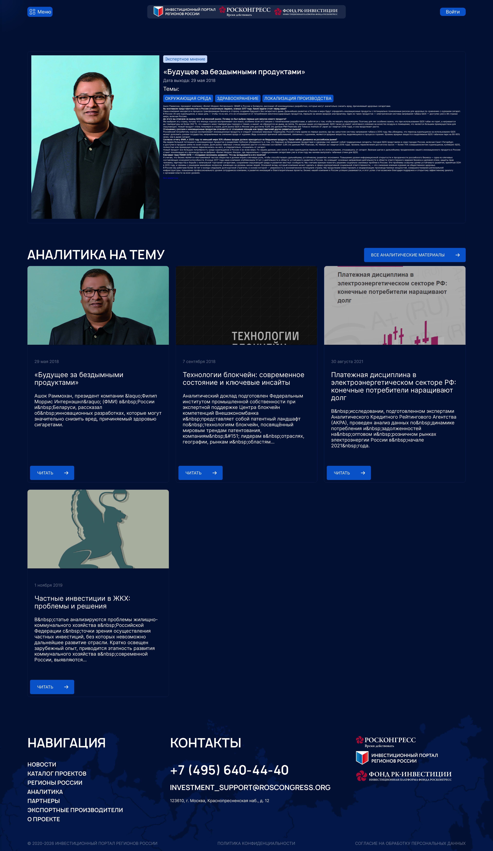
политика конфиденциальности (256, 843)
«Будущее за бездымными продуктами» (78, 378)
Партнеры (43, 801)
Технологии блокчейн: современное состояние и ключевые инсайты (243, 378)
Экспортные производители (75, 810)
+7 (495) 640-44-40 (229, 770)
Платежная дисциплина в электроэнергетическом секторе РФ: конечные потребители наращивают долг (393, 386)
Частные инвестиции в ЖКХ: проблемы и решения (82, 602)
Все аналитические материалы (408, 254)
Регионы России (54, 782)
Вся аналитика (170, 178)
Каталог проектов (56, 773)
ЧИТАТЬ (45, 472)
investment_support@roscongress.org (246, 787)
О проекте (43, 819)
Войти (453, 12)
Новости (41, 764)
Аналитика (45, 792)
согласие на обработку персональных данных (410, 843)
